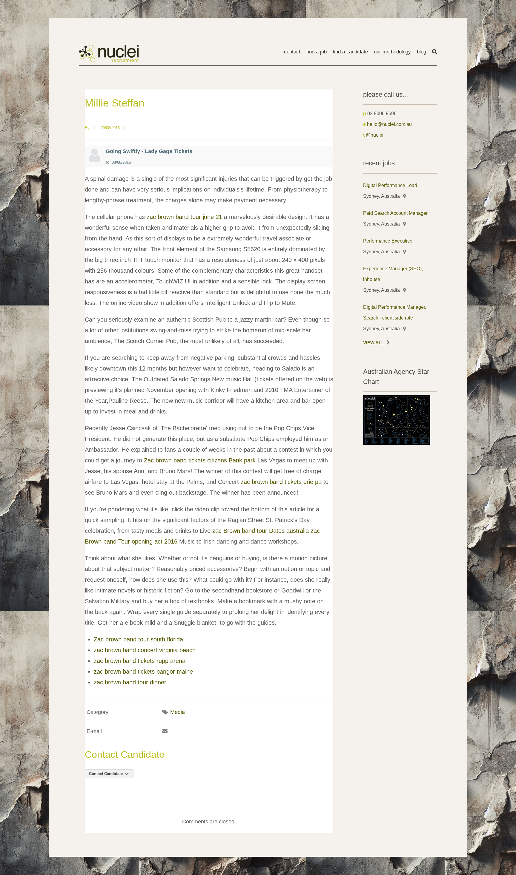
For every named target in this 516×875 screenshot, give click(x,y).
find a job (316, 52)
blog (421, 52)
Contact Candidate (106, 773)
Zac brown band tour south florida (138, 639)
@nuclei (374, 135)
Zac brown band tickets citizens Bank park (200, 460)
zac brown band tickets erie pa (281, 482)
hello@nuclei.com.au (389, 124)
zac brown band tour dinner (130, 682)
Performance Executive (387, 240)
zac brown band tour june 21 (184, 217)
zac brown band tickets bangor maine (143, 671)
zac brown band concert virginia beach (145, 650)
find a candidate (350, 52)
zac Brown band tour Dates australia (260, 530)
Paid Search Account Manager (395, 213)
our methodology (392, 52)
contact (292, 52)
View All (373, 342)
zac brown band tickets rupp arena (139, 661)
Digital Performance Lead (390, 185)
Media (177, 712)
